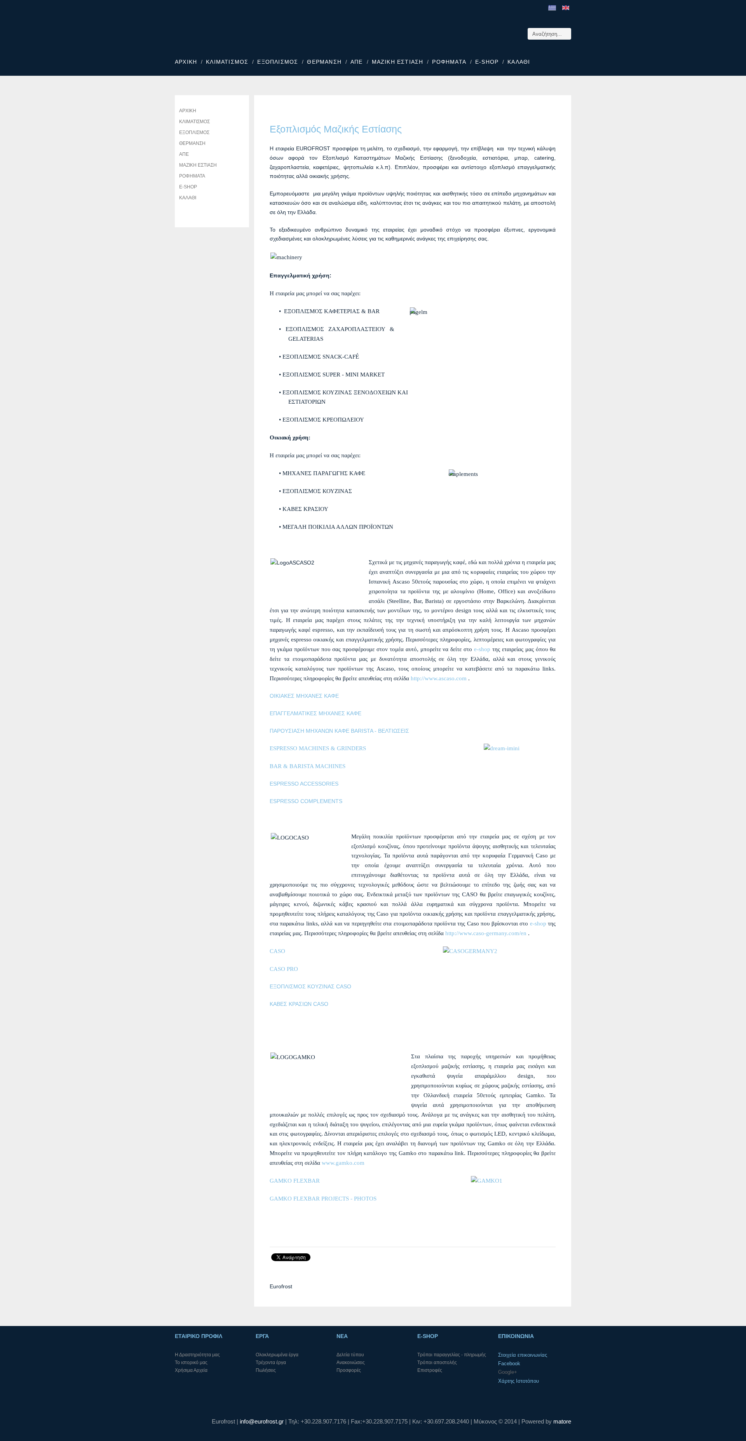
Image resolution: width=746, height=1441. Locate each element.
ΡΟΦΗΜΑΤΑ (449, 62)
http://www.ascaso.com (439, 678)
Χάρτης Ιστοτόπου (518, 1381)
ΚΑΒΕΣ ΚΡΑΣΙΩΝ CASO (299, 1004)
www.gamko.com (343, 1163)
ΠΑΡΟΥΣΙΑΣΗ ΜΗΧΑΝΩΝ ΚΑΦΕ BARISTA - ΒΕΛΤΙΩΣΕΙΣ (339, 731)
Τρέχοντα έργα (271, 1362)
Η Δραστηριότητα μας (197, 1354)
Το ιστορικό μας (191, 1362)
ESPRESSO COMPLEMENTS (306, 801)
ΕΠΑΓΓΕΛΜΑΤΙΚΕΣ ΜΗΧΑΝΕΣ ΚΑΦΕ (315, 713)
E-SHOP (486, 62)
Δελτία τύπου (350, 1354)
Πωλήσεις (266, 1370)
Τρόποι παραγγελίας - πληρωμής (451, 1354)
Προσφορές (348, 1370)
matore (562, 1421)
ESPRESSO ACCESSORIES (304, 784)
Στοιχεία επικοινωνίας (522, 1355)
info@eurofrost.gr (262, 1421)
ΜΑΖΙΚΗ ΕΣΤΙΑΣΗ (398, 62)
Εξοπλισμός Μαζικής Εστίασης (336, 129)
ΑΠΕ (356, 62)
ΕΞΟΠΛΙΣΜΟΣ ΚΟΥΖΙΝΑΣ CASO (310, 986)
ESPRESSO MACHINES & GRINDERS (318, 748)
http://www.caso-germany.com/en (485, 933)
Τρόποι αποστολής (437, 1362)
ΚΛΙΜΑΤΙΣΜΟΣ (227, 62)
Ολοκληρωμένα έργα (277, 1354)
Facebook (509, 1363)
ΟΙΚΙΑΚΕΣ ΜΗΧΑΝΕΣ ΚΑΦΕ (304, 696)
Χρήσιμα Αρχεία (191, 1370)
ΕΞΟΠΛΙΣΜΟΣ (277, 62)
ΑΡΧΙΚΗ (186, 62)
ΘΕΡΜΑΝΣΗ (324, 62)
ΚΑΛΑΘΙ (518, 62)
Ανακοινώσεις (350, 1362)
